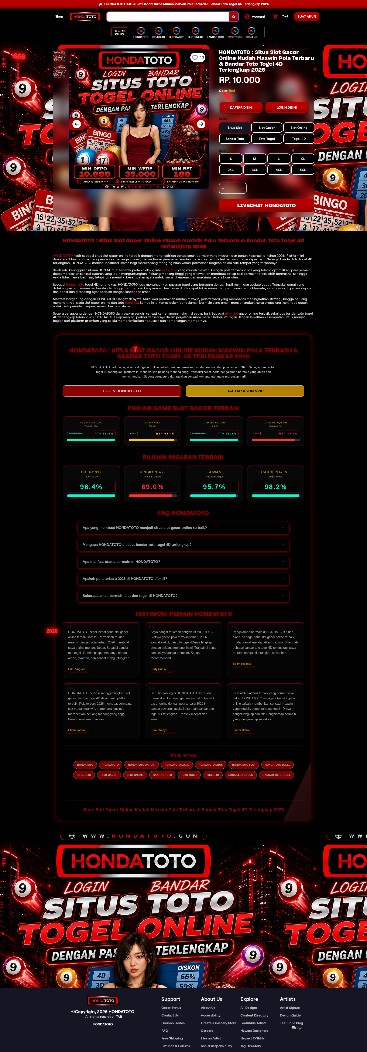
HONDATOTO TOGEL (277, 764)
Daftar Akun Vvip (245, 391)
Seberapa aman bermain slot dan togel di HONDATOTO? (130, 596)
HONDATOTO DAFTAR (141, 764)
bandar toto (75, 284)
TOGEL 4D (212, 775)
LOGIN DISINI (287, 107)
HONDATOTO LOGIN (177, 764)
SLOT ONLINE (135, 775)
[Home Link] (85, 16)
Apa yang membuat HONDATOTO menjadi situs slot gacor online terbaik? (145, 528)
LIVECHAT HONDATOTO (266, 205)
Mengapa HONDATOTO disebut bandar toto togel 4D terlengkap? (137, 545)
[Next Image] (201, 124)
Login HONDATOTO (122, 391)
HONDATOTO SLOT (243, 764)
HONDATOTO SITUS (211, 764)
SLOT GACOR (109, 775)
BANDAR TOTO (162, 775)
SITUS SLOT (84, 775)
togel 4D (131, 302)
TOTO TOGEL (189, 775)
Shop (59, 16)
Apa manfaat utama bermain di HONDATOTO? (121, 562)
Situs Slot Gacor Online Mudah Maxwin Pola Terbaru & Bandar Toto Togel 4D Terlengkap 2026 (183, 809)
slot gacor (169, 270)
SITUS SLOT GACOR (240, 775)
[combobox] (168, 16)
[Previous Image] (76, 124)
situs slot (231, 313)
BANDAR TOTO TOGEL (277, 775)
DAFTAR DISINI (241, 107)
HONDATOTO (63, 255)
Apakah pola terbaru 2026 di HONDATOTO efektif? (125, 579)
